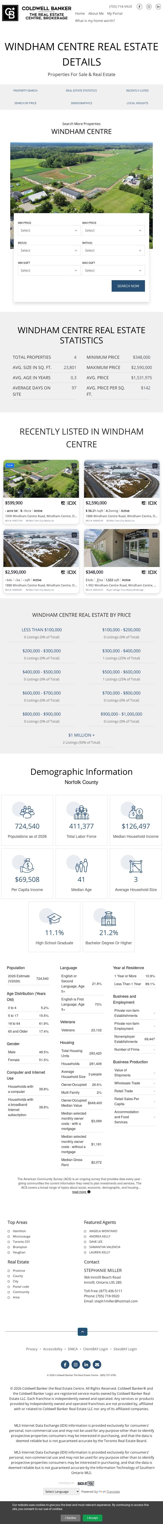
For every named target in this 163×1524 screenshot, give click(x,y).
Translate (113, 1492)
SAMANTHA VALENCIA (104, 1247)
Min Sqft (24, 262)
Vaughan (19, 1252)
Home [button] (80, 13)
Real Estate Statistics (81, 90)
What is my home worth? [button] (95, 20)
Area (16, 1297)
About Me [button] (96, 13)
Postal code (21, 1286)
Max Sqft (88, 262)
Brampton (20, 1247)
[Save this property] (74, 465)
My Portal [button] (114, 13)
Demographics (81, 103)
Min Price (24, 222)
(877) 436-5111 (110, 1291)
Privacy (32, 1349)
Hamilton (19, 1231)
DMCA (73, 1349)
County (18, 1276)
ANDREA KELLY (99, 1236)
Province (19, 1271)
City (15, 1281)
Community (21, 1292)
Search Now (128, 286)
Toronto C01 (21, 1242)
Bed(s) (22, 242)
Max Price (89, 222)
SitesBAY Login (125, 1349)
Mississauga (21, 1236)
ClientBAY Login (95, 1349)
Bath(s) (87, 242)
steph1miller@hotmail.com (116, 1301)
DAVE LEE (96, 1242)
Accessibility (52, 1349)
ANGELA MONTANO (103, 1231)
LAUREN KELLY (99, 1252)
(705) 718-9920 (120, 6)
